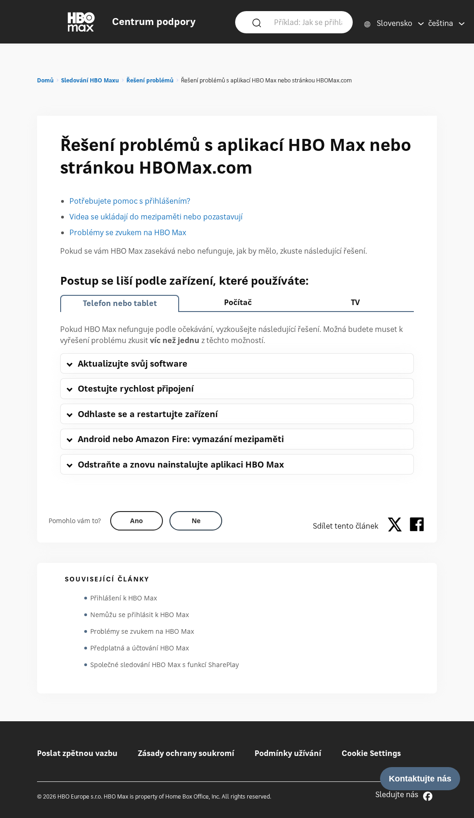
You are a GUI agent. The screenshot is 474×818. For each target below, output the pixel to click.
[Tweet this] (397, 526)
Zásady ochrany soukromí (186, 753)
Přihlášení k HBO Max (123, 597)
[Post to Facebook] (416, 526)
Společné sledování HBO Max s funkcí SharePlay (164, 664)
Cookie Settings (371, 753)
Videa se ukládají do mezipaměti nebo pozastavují (156, 217)
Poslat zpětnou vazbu (77, 753)
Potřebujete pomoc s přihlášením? (129, 201)
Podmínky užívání (288, 753)
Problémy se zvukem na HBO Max (127, 232)
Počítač (238, 302)
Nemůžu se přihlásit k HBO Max (139, 614)
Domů (45, 80)
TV (355, 302)
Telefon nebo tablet (120, 303)
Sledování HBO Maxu (90, 80)
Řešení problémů (150, 80)
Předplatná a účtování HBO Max (139, 647)
